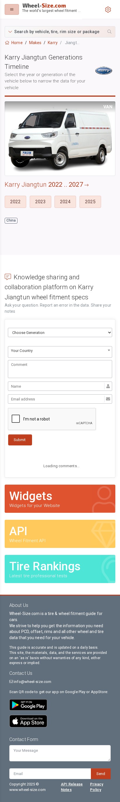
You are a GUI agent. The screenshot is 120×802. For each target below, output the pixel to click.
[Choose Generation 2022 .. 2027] (60, 332)
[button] (60, 31)
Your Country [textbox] (22, 350)
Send (100, 774)
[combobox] (60, 352)
